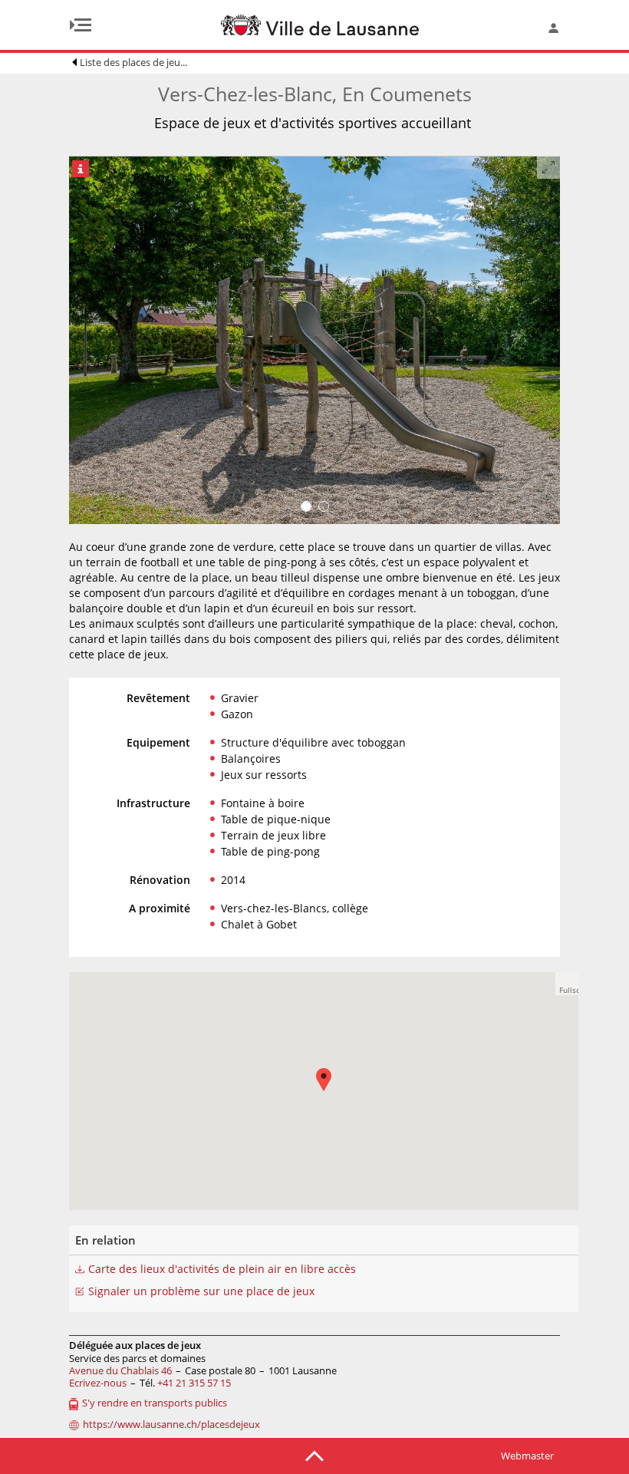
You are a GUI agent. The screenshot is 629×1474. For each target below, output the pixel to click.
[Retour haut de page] (314, 1455)
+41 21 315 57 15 (194, 1383)
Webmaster (527, 1455)
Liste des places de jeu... (133, 62)
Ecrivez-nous (98, 1383)
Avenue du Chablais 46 (120, 1370)
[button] (566, 983)
